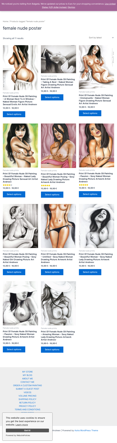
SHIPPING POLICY (27, 399)
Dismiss (71, 7)
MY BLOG (27, 375)
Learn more (22, 424)
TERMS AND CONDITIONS (27, 409)
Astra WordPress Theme (86, 430)
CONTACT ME (27, 382)
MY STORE (27, 371)
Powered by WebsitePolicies (18, 435)
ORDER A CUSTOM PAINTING (27, 385)
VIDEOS (27, 392)
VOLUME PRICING (27, 396)
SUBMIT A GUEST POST (27, 389)
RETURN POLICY (27, 402)
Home (5, 21)
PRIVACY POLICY (27, 406)
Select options (14, 114)
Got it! (27, 430)
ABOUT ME (27, 378)
